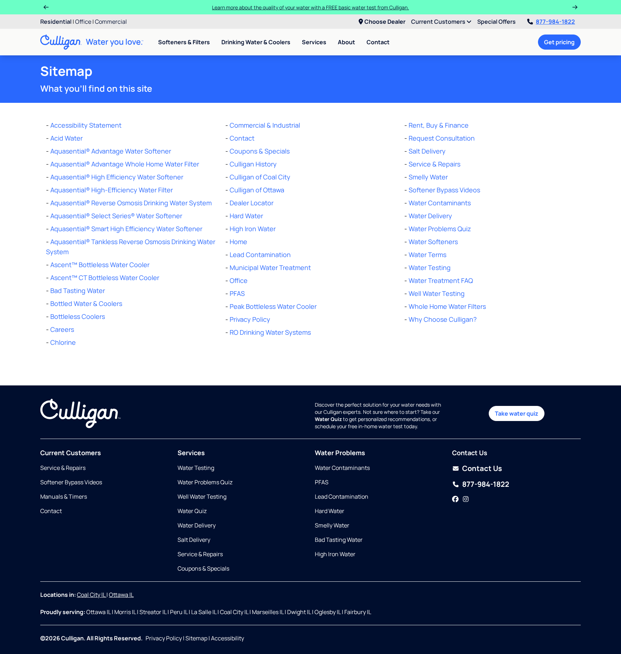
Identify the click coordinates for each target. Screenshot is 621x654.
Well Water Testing (437, 293)
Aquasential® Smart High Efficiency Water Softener (126, 228)
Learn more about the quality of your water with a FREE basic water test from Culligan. (310, 7)
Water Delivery (430, 215)
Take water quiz (516, 413)
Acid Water (66, 138)
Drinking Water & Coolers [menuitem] (255, 42)
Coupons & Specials (260, 151)
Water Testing (430, 267)
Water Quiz (192, 511)
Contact (378, 42)
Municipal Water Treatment (270, 267)
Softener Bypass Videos (444, 190)
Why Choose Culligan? (443, 319)
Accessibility (227, 638)
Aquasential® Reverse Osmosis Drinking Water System (131, 202)
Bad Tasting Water (77, 290)
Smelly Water (428, 177)
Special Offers (496, 22)
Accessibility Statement (85, 125)
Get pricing (559, 42)
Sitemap (196, 638)
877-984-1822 (555, 22)
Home (238, 241)
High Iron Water (253, 228)
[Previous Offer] (46, 7)
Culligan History (253, 164)
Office (83, 22)
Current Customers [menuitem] (438, 22)
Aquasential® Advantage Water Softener (110, 151)
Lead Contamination (260, 254)
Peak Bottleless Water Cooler (273, 306)
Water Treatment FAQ (441, 280)
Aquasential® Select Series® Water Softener (116, 215)
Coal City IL (91, 595)
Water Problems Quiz (440, 228)
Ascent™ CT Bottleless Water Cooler (104, 277)
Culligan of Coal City (260, 177)
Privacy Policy (250, 319)
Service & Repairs (434, 164)
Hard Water (246, 215)
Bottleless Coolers (77, 316)
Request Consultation (442, 138)
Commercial (111, 22)
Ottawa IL (121, 595)
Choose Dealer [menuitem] (384, 22)
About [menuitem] (346, 42)
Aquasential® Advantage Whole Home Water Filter (124, 164)
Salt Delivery (427, 151)
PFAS (237, 293)
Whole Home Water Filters (447, 306)
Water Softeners (433, 241)
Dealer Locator (251, 202)
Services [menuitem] (314, 42)
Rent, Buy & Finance (439, 125)
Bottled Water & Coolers (86, 303)
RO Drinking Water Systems (270, 332)
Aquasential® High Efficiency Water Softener (116, 177)
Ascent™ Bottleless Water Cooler (100, 264)
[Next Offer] (575, 7)
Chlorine (63, 342)
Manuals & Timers (63, 496)
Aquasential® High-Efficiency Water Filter (111, 190)
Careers (62, 329)
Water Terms (427, 254)
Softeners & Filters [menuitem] (184, 42)
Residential (56, 22)
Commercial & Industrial (265, 125)
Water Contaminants (440, 202)
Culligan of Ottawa (257, 190)
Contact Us (482, 468)
